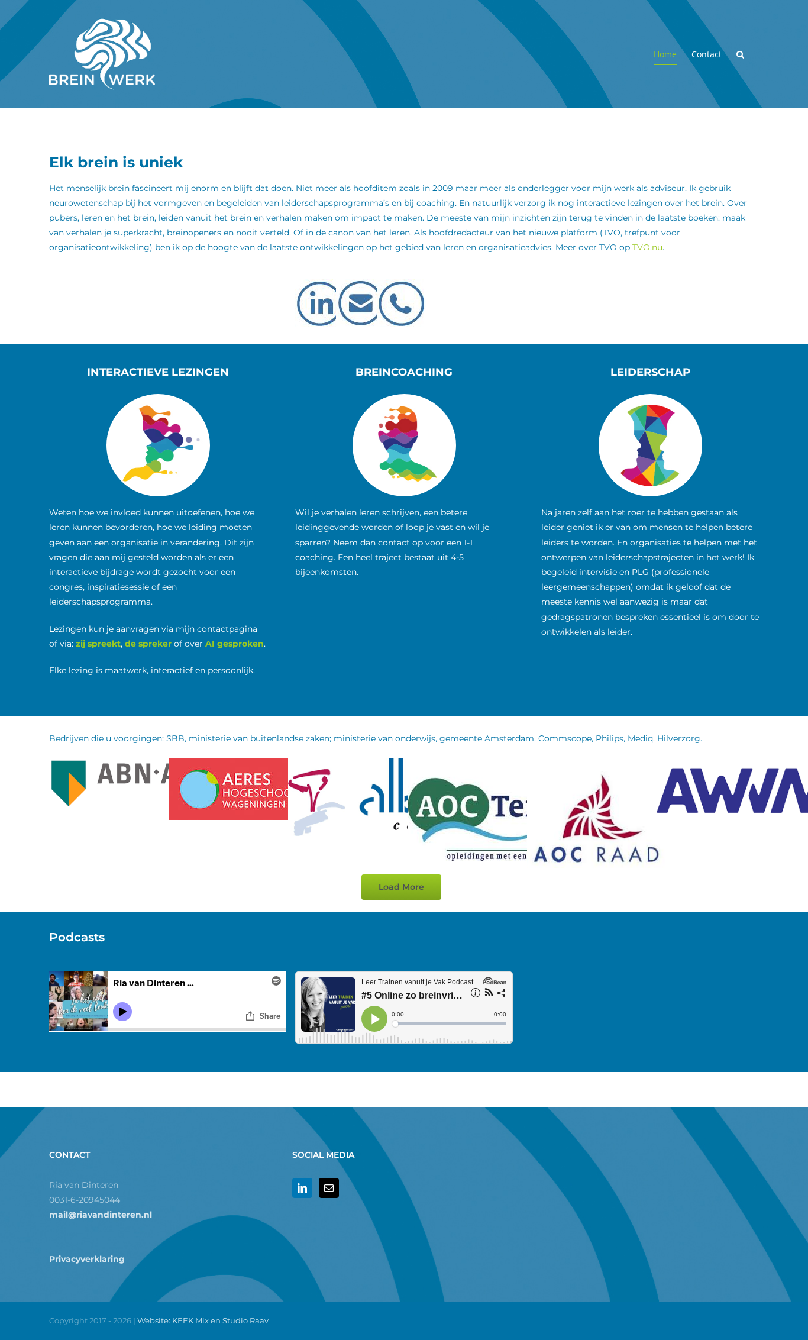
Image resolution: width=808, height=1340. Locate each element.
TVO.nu (647, 247)
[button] (740, 54)
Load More (401, 887)
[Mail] (329, 1188)
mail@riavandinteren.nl (100, 1214)
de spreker (148, 643)
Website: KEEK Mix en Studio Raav (203, 1320)
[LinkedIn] (302, 1188)
